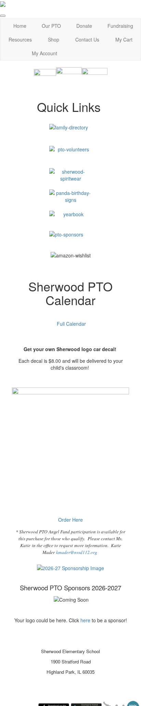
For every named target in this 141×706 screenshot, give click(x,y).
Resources (20, 39)
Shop (53, 39)
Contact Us (87, 39)
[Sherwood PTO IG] (45, 79)
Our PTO (51, 25)
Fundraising (120, 25)
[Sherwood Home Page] (94, 79)
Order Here (70, 519)
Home (19, 25)
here (86, 620)
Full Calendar (71, 323)
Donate (84, 25)
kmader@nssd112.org (76, 552)
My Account (44, 53)
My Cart (123, 39)
